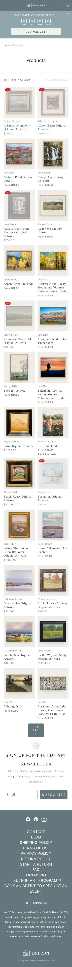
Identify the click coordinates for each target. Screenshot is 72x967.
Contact (36, 832)
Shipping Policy (36, 842)
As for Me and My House (50, 230)
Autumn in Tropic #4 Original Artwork (17, 340)
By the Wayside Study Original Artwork (52, 656)
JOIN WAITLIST (35, 31)
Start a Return (36, 864)
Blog (36, 837)
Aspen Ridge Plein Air (18, 283)
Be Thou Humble (49, 446)
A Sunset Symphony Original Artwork (17, 127)
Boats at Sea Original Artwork (18, 605)
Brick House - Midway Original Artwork (52, 605)
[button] (4, 5)
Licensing (36, 875)
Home (7, 45)
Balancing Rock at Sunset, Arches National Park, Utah (51, 394)
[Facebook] (28, 821)
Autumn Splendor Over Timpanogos (53, 340)
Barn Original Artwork (18, 446)
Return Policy (36, 859)
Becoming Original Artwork (50, 498)
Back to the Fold (15, 390)
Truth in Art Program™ (36, 880)
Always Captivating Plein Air (50, 178)
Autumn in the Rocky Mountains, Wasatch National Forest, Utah (52, 287)
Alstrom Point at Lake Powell (18, 178)
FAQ (36, 869)
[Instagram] (44, 821)
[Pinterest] (36, 821)
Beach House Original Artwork (18, 498)
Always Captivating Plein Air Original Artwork (17, 232)
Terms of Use (36, 848)
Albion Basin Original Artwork (52, 127)
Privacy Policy (36, 853)
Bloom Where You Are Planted (52, 550)
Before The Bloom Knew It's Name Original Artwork (16, 552)
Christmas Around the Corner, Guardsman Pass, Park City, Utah (52, 710)
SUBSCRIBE (54, 794)
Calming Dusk (13, 706)
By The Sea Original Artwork (17, 656)
